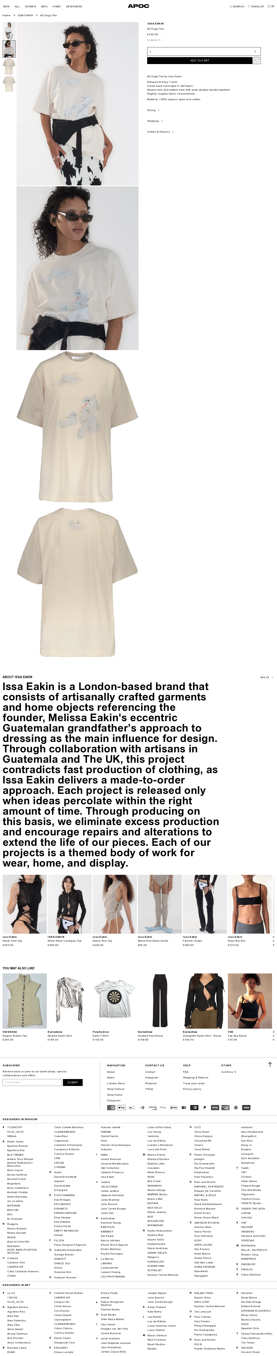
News (110, 1077)
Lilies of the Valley (159, 1127)
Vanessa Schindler (253, 1235)
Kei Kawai (107, 1235)
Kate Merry (155, 1311)
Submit (73, 1082)
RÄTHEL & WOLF (205, 1195)
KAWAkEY (107, 1231)
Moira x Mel (155, 1198)
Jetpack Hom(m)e (112, 1195)
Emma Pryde (62, 1226)
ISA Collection (110, 1167)
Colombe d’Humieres (68, 1145)
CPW (57, 1158)
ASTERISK (14, 1205)
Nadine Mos (155, 1235)
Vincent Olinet (250, 1352)
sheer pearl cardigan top (64, 940)
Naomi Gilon (156, 1239)
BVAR (11, 1352)
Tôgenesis (247, 1194)
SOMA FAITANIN (204, 1266)
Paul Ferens (202, 1321)
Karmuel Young (111, 1222)
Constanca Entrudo (66, 1149)
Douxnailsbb (62, 1185)
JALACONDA (109, 1186)
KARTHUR (107, 1227)
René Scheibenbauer (208, 1204)
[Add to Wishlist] (257, 60)
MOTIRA (153, 1203)
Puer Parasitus (203, 1176)
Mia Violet (154, 1181)
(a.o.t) (11, 1293)
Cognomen (61, 1140)
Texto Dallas (249, 1181)
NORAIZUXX (156, 1261)
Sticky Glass (249, 1315)
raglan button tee (15, 1035)
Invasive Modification (115, 1163)
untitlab (246, 1212)
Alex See (13, 1315)
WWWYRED (248, 1258)
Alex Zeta (13, 1324)
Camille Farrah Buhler (68, 1293)
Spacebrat (201, 1271)
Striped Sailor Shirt (60, 1035)
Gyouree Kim (62, 1272)
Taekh (245, 1167)
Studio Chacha (251, 1319)
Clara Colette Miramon (69, 1127)
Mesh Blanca (156, 1172)
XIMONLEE (248, 1264)
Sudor (245, 1323)
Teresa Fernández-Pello (256, 1333)
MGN (151, 1176)
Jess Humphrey (111, 1347)
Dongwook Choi (64, 1342)
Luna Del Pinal (157, 1149)
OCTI (197, 1127)
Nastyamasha (157, 1243)
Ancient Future (16, 1179)
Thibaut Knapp (250, 1185)
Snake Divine (202, 1257)
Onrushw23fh (203, 1140)
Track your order (194, 1083)
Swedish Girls (250, 1328)
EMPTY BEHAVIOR (66, 1230)
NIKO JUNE (201, 1301)
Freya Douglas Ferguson (70, 1244)
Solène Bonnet (250, 1306)
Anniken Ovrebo (17, 1192)
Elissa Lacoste (63, 1352)
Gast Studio (108, 1314)
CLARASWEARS (64, 1131)
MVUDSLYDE (156, 1220)
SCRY (198, 1240)
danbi (58, 1172)
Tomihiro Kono (250, 1198)
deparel (59, 1181)
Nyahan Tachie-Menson (163, 1274)
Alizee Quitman (17, 1174)
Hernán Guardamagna (116, 1145)
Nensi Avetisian (158, 1248)
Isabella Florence (112, 1172)
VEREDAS (247, 1240)
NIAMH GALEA (157, 1252)
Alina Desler (15, 1329)
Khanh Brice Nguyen (114, 1244)
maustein (154, 1167)
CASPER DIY (15, 1266)
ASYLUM (12, 1209)
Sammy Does (202, 1227)
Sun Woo (247, 1140)
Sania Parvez (202, 1231)
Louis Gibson (156, 1330)
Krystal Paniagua (112, 1253)
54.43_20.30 (15, 1131)
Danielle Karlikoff (65, 1176)
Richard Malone (204, 1208)
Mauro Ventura (157, 1335)
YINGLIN (246, 1269)
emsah (58, 1235)
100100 (12, 1297)
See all (264, 677)
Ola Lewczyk (202, 1311)
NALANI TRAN (203, 1293)
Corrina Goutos (64, 1153)
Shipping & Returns (195, 1077)
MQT (151, 1216)
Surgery (246, 1149)
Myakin (152, 1348)
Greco (58, 1267)
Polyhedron (201, 1172)
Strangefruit (248, 1136)
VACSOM (247, 1227)
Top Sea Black (237, 1035)
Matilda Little (156, 1163)
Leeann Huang (110, 1272)
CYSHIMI (59, 1167)
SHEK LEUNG (203, 1244)
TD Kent (246, 1176)
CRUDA (59, 1162)
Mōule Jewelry (157, 1212)
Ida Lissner (108, 1324)
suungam (247, 1153)
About (111, 1071)
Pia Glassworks (204, 1163)
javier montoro (110, 1338)
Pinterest (150, 1083)
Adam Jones (15, 1141)
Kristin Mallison (111, 1249)
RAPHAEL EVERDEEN (209, 1186)
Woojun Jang (249, 1254)
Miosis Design (157, 1190)
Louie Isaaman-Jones (162, 1325)
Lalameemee (109, 1267)
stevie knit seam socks (153, 940)
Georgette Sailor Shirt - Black (202, 1035)
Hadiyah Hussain (65, 1277)
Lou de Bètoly (157, 1140)
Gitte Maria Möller (112, 1319)
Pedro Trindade (204, 1154)
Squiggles (201, 1275)
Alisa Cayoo (15, 1170)
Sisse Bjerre (202, 1253)
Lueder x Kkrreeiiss (160, 1145)
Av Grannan (15, 1218)
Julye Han (107, 1212)
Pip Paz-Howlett (204, 1167)
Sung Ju (246, 1145)
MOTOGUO (155, 1207)
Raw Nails (201, 1199)
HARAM (106, 1131)
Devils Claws (62, 1338)
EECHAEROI (62, 1204)
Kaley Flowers (157, 1307)
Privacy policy (192, 1089)
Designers (113, 1100)
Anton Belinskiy (17, 1196)
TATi (243, 1172)
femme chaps (192, 940)
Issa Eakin (107, 1176)
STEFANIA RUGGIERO (256, 1310)
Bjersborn (13, 1246)
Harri (104, 1140)
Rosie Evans (202, 1212)
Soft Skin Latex (203, 1262)
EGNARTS (61, 1208)
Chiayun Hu (61, 1301)
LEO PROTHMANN (113, 1276)
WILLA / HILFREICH (254, 1249)
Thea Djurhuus (250, 1338)
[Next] (43, 904)
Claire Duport (62, 1315)
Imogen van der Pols (114, 1328)
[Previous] (6, 904)
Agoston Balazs (17, 1145)
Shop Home (114, 1094)
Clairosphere (62, 1319)
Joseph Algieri (157, 1293)
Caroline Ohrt (16, 1262)
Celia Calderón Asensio (23, 1271)
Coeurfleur (61, 1136)
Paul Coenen (202, 1316)
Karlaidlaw (108, 1218)
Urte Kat (246, 1217)
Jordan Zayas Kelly (113, 1351)
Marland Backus (158, 1159)
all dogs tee (48, 15)
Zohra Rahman (251, 1274)
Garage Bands (64, 1254)
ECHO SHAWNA (64, 1195)
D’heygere (61, 1190)
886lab (11, 1136)
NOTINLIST (155, 1270)
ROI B (198, 1344)
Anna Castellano (18, 1187)
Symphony (248, 1162)
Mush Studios (156, 1344)
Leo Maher (154, 1316)
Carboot (12, 1258)
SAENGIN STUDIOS (206, 1222)
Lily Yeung (154, 1131)
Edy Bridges (62, 1199)
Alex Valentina (16, 1320)
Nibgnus (153, 1257)
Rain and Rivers (205, 1182)
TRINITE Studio (251, 1203)
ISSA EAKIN (25, 15)
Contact (150, 1071)
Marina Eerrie (156, 1154)
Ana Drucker (15, 1338)
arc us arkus (15, 1201)
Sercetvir (247, 1293)
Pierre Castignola (205, 1334)
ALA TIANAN (15, 1154)
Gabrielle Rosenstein (68, 1249)
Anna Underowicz (19, 1342)
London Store (116, 1083)
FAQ (185, 1071)
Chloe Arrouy (62, 1306)
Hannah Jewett (110, 1127)
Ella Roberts (62, 1221)
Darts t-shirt (100, 1035)
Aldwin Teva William (20, 1159)
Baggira (12, 1224)
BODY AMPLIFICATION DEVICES (22, 1251)
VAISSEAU (247, 1231)
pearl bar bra (237, 940)
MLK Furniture (157, 1339)
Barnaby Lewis (17, 1347)
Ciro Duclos (61, 1310)
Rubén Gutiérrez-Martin (209, 1348)
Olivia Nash (201, 1131)
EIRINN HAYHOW (65, 1212)
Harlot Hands (109, 1136)
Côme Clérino (63, 1328)
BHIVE (11, 1237)
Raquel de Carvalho (207, 1190)
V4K (243, 1222)
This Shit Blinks (251, 1190)
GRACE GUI (62, 1263)
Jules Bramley (110, 1199)
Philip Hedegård (205, 1325)
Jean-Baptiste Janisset (115, 1343)
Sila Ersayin (202, 1249)
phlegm (199, 1159)
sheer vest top (12, 940)
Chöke (11, 1275)
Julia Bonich (109, 1204)
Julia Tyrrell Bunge (113, 1208)
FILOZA (59, 1240)
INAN (104, 1154)
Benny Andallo (17, 1228)
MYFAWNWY (155, 1225)
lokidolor (153, 1136)
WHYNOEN (248, 1245)
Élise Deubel (62, 1217)
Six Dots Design (251, 1301)
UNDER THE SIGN (253, 1208)
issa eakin (155, 23)
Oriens (198, 1145)
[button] (6, 6)
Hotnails (106, 1149)
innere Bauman (111, 1159)
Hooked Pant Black (150, 1035)
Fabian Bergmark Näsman (112, 1303)
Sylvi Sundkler (250, 1158)
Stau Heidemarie (252, 1131)
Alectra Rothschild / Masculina (20, 1164)
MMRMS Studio (157, 1194)
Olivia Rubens (203, 1136)
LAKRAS (106, 1263)
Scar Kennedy (203, 1235)
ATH (10, 1214)
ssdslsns (247, 1127)
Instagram (151, 1077)
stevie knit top (102, 940)
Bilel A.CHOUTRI (18, 1241)
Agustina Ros (16, 1150)
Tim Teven (247, 1342)
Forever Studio (110, 1309)
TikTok (149, 1089)
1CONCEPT (15, 1127)
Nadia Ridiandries (160, 1230)
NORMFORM (156, 1266)
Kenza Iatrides (110, 1240)
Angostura (14, 1183)
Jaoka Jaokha (110, 1190)
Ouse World (202, 1149)
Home (6, 15)
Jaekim (105, 1182)
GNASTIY (60, 1258)
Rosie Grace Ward (206, 1217)
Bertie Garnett (16, 1232)
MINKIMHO (155, 1185)
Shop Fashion (116, 1089)
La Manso (107, 1258)
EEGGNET (61, 1347)
